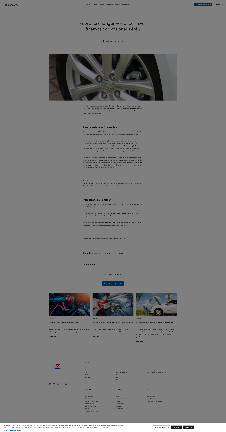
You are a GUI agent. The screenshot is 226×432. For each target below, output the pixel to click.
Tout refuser (176, 427)
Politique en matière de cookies (12, 430)
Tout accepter (189, 427)
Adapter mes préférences (161, 427)
